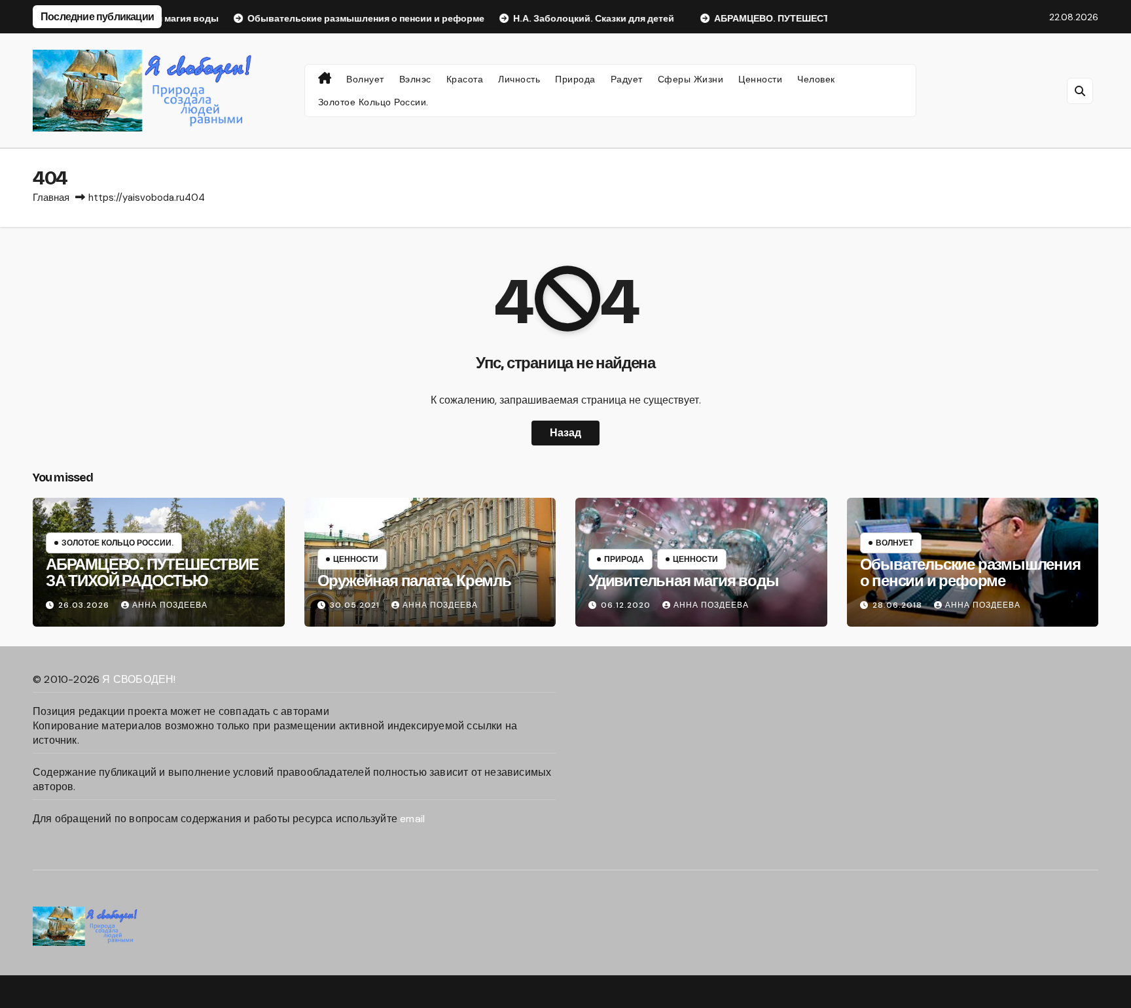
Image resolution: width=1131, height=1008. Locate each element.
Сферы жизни (691, 79)
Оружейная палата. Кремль (414, 581)
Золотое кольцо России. (373, 102)
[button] (1080, 91)
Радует (627, 79)
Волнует (365, 79)
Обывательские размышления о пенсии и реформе (970, 572)
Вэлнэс (415, 79)
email (412, 819)
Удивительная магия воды (683, 581)
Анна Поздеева (169, 605)
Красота (465, 79)
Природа (575, 79)
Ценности (760, 79)
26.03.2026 (85, 605)
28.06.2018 (898, 605)
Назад (565, 433)
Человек (816, 79)
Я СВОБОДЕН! (138, 679)
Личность (519, 79)
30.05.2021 (356, 605)
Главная (51, 197)
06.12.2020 (627, 605)
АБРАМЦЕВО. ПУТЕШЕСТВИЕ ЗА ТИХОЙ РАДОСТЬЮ (152, 572)
